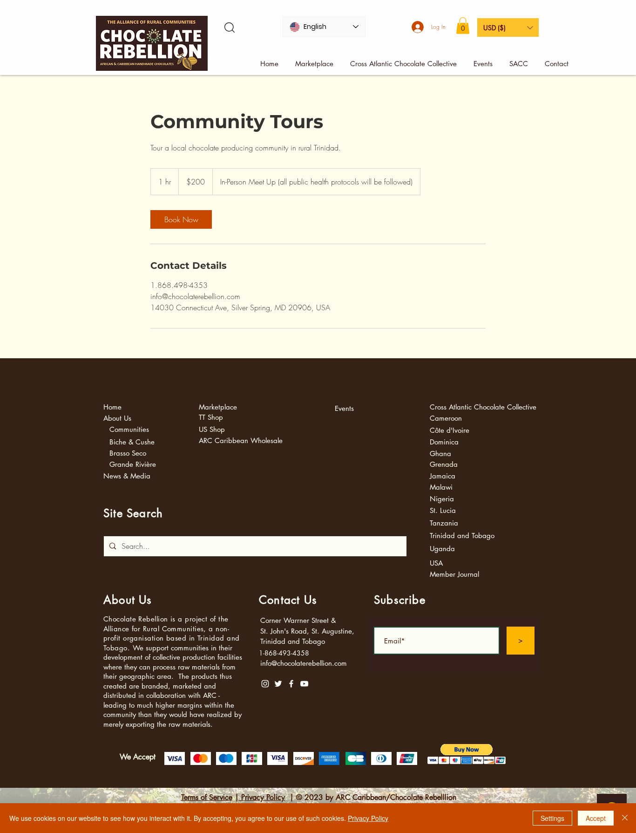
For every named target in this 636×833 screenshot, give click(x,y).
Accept (596, 818)
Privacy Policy (262, 797)
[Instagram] (265, 684)
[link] (181, 219)
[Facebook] (291, 684)
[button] (463, 25)
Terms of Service (206, 797)
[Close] (624, 818)
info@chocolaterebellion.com (303, 663)
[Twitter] (278, 684)
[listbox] (508, 27)
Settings (552, 818)
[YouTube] (304, 684)
